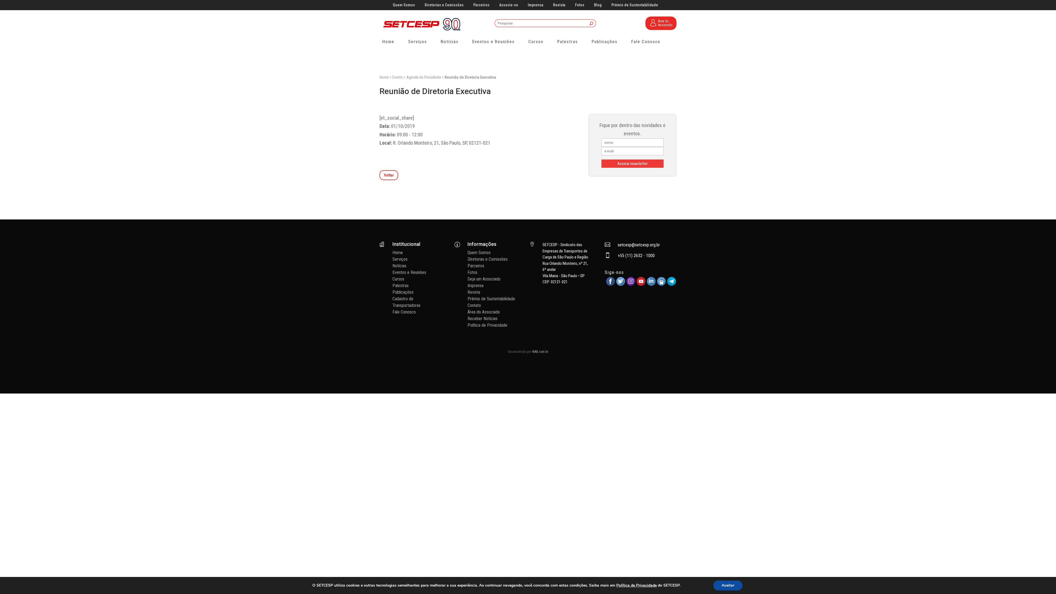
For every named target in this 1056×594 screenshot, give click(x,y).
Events (397, 77)
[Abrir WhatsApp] (1042, 580)
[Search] (591, 23)
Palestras (567, 41)
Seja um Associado (484, 279)
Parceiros (481, 5)
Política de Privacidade (487, 325)
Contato (474, 305)
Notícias (449, 41)
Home (388, 41)
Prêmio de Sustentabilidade (634, 5)
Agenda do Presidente (423, 77)
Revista (559, 5)
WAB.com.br (540, 352)
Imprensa (535, 5)
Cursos (535, 41)
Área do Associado (484, 312)
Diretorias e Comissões (444, 5)
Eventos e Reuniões (493, 41)
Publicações (604, 41)
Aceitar (728, 585)
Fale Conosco (645, 41)
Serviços (417, 41)
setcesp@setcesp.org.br (639, 245)
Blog (598, 5)
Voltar (389, 175)
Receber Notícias (482, 318)
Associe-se (508, 5)
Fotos (579, 5)
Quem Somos (404, 5)
